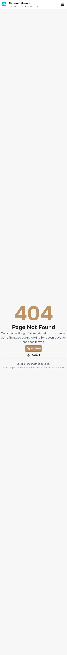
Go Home (36, 348)
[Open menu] (62, 4)
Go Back (36, 355)
